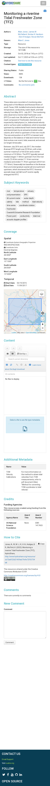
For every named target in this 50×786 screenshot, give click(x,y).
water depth (29, 198)
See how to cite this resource (29, 61)
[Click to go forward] (13, 348)
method (25, 202)
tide (17, 202)
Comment (8, 609)
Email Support (7, 759)
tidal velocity (37, 202)
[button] (41, 294)
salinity (9, 202)
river (8, 191)
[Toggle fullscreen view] (42, 319)
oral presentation (14, 195)
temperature (19, 191)
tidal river (37, 216)
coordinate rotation (27, 205)
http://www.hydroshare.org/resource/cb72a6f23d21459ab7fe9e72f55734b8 (20, 560)
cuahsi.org (10, 763)
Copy (42, 544)
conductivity (25, 216)
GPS (25, 195)
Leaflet (13, 332)
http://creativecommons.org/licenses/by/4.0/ (22, 575)
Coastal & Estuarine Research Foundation (23, 212)
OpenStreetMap (31, 332)
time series (11, 205)
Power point (11, 216)
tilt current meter (13, 198)
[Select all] (7, 365)
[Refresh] (11, 365)
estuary (31, 191)
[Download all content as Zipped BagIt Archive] (30, 365)
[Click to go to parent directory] (20, 348)
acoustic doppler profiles (16, 220)
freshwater (11, 209)
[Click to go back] (7, 348)
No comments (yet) (26, 85)
